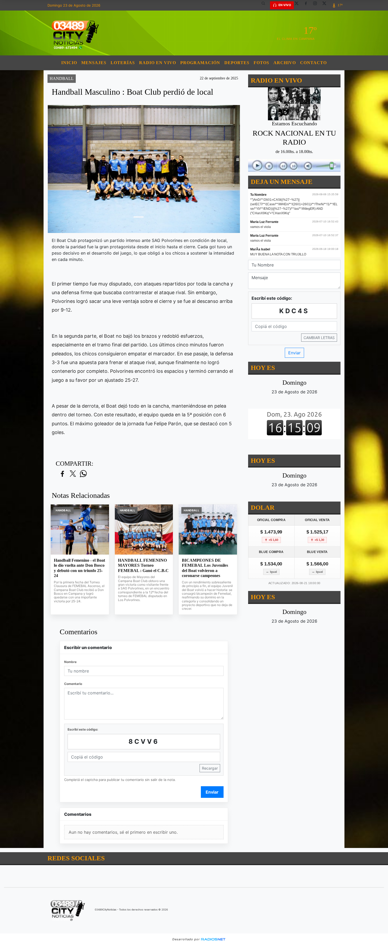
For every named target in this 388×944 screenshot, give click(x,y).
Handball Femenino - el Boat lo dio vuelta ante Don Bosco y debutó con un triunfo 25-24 (79, 568)
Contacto (313, 62)
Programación (200, 62)
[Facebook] (307, 5)
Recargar (210, 768)
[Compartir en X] (73, 474)
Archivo (284, 62)
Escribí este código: (83, 729)
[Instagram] (317, 5)
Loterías (123, 62)
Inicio (69, 62)
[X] (298, 5)
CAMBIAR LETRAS (319, 337)
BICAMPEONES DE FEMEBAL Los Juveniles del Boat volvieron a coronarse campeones (205, 568)
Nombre (70, 662)
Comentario (73, 684)
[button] (265, 5)
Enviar (212, 792)
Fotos (261, 62)
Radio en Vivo (157, 62)
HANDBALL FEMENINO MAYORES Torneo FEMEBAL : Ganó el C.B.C (143, 565)
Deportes (236, 62)
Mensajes (93, 62)
